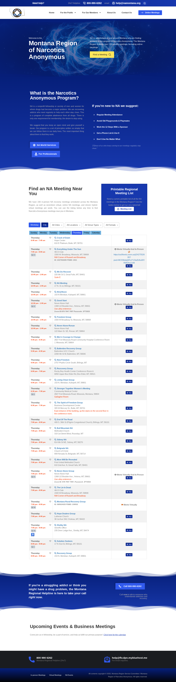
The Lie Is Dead (64, 488)
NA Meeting (62, 283)
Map (130, 240)
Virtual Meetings (55, 675)
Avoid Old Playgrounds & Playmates (113, 121)
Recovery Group (64, 553)
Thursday (77, 233)
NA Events (69, 675)
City (44, 225)
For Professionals (48, 154)
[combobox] (56, 225)
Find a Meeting (100, 54)
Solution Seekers (64, 541)
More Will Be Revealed (67, 460)
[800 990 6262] (32, 659)
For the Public (66, 13)
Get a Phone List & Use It (108, 133)
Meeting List (125, 209)
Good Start (62, 301)
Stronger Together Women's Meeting (73, 389)
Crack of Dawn (63, 238)
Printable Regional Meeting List (124, 191)
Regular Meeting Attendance (109, 115)
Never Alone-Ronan (66, 326)
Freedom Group (64, 317)
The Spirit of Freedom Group (70, 403)
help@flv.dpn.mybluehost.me (129, 657)
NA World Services (46, 145)
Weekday (35, 225)
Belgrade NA (62, 448)
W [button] (33, 394)
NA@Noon (62, 292)
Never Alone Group (65, 471)
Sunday (34, 233)
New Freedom (63, 360)
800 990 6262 (44, 657)
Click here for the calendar (115, 635)
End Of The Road (64, 420)
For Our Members (90, 13)
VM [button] (34, 507)
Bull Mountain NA (65, 428)
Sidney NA (62, 440)
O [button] (33, 547)
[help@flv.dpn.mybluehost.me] (107, 659)
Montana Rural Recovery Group (71, 502)
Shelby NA (62, 525)
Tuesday (53, 233)
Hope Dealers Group (66, 514)
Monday (43, 233)
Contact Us (127, 13)
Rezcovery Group (65, 369)
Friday (86, 233)
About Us (111, 13)
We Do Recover (64, 272)
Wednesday (65, 233)
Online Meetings (152, 13)
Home (51, 13)
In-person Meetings (38, 675)
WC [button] (34, 530)
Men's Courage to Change (69, 337)
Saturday (96, 233)
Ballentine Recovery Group (69, 349)
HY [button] (34, 255)
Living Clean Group (65, 380)
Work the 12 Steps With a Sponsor (112, 127)
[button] (119, 115)
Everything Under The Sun (69, 249)
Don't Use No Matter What (108, 139)
